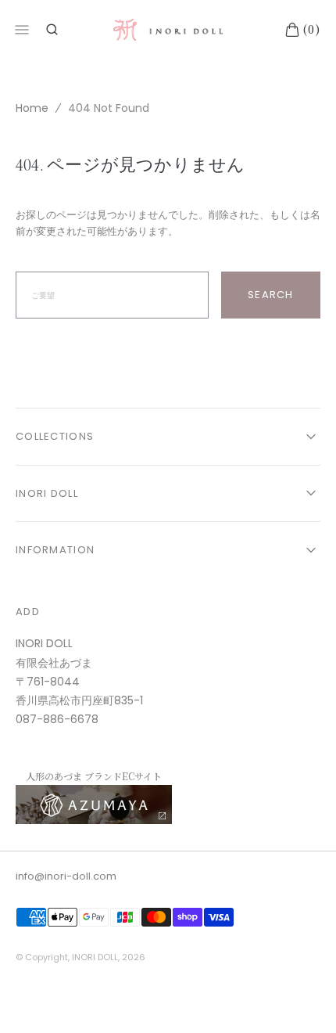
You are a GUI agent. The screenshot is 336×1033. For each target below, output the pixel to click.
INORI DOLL (95, 957)
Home (32, 108)
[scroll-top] (300, 997)
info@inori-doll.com (66, 876)
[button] (52, 29)
